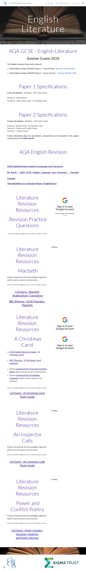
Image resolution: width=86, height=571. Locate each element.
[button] (83, 3)
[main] (43, 24)
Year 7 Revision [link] (61, 3)
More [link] (75, 3)
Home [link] (48, 3)
